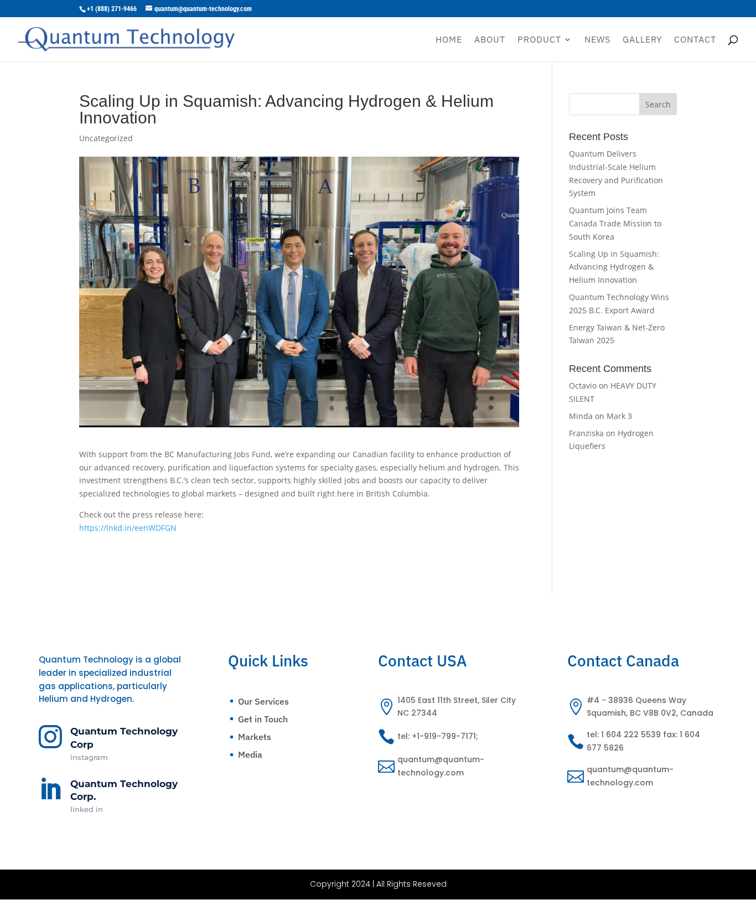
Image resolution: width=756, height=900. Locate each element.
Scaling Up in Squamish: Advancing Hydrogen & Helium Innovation (614, 267)
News (597, 40)
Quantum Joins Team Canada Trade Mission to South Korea (615, 223)
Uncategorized (106, 138)
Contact (695, 40)
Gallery (642, 40)
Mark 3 (619, 416)
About (489, 40)
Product (539, 40)
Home (449, 40)
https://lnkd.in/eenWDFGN (128, 528)
